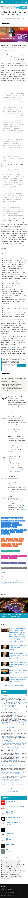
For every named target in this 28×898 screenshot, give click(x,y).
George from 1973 (6, 551)
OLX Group (9, 834)
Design (17, 580)
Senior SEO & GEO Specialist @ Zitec (11, 756)
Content (6, 580)
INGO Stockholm (11, 518)
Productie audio (16, 870)
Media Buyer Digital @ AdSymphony (10, 732)
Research (20, 876)
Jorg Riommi (4, 558)
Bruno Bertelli (5, 556)
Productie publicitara (5, 872)
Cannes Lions (13, 563)
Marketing (11, 582)
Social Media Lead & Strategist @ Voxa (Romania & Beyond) (13, 723)
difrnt (8, 828)
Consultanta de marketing (6, 862)
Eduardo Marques (22, 556)
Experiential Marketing (5, 866)
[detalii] (24, 700)
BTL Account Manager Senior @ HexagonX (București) (14, 743)
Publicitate (8, 802)
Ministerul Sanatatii (6, 543)
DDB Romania (10, 844)
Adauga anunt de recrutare (14, 791)
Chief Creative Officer (11, 568)
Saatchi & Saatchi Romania (16, 417)
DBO (7, 850)
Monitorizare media (5, 870)
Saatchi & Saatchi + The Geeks (9, 527)
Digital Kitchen (11, 812)
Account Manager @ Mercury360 (9, 709)
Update (14, 18)
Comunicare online (9, 813)
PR (6, 808)
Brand (2, 580)
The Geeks (15, 398)
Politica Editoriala (19, 891)
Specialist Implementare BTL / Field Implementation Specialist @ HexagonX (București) (13, 748)
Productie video (13, 872)
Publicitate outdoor (4, 876)
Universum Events (12, 823)
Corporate (3, 572)
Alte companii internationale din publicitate (13, 840)
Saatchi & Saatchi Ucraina (8, 529)
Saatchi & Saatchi (17, 418)
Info (3, 369)
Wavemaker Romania (13, 817)
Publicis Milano (14, 523)
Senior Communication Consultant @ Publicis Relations (14, 702)
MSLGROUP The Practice (16, 437)
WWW (24, 582)
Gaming (9, 851)
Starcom (15, 458)
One (14, 543)
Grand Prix (4, 541)
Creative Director (22, 568)
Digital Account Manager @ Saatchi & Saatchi (12, 736)
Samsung (4, 546)
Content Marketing (16, 862)
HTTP (2, 582)
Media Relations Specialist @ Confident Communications (10, 782)
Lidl (22, 541)
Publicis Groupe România (14, 347)
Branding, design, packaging (6, 860)
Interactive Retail (19, 866)
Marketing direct (4, 868)
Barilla (3, 539)
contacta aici (12, 390)
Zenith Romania (16, 498)
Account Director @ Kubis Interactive (10, 779)
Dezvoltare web (4, 864)
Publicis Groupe (5, 523)
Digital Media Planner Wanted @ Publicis (11, 698)
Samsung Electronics (21, 529)
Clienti (7, 835)
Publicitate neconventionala (14, 874)
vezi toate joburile (14, 789)
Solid (21, 582)
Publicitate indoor (4, 874)
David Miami (13, 556)
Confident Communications (15, 807)
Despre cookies (4, 895)
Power (17, 520)
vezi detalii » (11, 412)
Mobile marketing (16, 868)
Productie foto (22, 870)
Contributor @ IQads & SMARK (7, 891)
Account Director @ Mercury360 (9, 705)
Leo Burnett (11, 476)
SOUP (9, 546)
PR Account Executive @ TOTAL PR (10, 760)
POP (19, 582)
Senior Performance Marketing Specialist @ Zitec (13, 752)
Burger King (9, 539)
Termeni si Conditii (18, 894)
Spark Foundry (5, 532)
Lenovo (17, 541)
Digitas (8, 839)
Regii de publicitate (13, 876)
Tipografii (3, 878)
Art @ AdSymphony (6, 740)
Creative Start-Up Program (6, 889)
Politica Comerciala (5, 892)
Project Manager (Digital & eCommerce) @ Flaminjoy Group (13, 766)
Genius (21, 539)
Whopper (16, 546)
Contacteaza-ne (11, 895)
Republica (19, 543)
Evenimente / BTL (9, 824)
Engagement (23, 580)
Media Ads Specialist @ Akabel (9, 727)
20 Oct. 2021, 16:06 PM (6, 18)
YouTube (3, 583)
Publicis (22, 520)
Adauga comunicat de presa (15, 685)
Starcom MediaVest (14, 457)
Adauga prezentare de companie (15, 858)
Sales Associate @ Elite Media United (10, 718)
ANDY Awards (5, 563)
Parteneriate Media (11, 888)
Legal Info (12, 892)
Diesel (15, 539)
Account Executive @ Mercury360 (9, 714)
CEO (3, 568)
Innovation (6, 582)
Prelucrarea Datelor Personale (7, 894)
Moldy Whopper (15, 551)
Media (15, 582)
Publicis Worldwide (6, 525)
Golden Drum (22, 563)
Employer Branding (12, 864)
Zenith (10, 496)
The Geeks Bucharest (15, 397)
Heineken (11, 541)
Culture (14, 580)
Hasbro (3, 518)
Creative (10, 580)
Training (14, 824)
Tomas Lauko (13, 558)
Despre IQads (3, 888)
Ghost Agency (10, 801)
